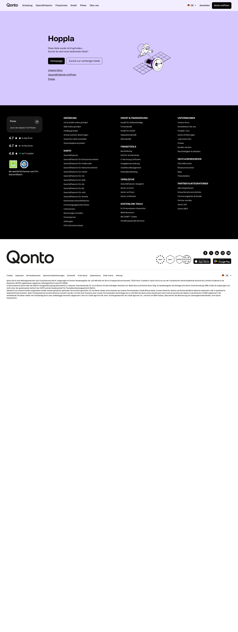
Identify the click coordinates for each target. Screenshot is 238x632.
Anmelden (205, 5)
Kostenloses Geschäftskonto (76, 201)
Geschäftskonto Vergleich (132, 184)
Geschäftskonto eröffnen (62, 74)
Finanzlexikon (184, 176)
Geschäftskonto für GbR (74, 180)
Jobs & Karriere (184, 139)
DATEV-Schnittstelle (130, 155)
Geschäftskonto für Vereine (76, 196)
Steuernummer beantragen (76, 135)
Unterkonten (69, 209)
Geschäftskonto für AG (74, 184)
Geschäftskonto (71, 155)
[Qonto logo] (12, 5)
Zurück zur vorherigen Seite (84, 60)
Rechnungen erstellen (73, 213)
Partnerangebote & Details (190, 196)
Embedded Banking (129, 172)
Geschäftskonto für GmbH (75, 172)
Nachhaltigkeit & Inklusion (189, 151)
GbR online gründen (72, 127)
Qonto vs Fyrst (127, 188)
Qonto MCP (183, 209)
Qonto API (182, 204)
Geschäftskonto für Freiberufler (78, 163)
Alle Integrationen (186, 188)
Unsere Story (55, 70)
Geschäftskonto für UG (74, 176)
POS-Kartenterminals (73, 225)
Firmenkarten (70, 217)
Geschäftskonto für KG (74, 188)
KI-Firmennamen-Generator (133, 208)
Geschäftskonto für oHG (75, 192)
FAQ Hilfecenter (185, 163)
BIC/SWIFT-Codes (129, 217)
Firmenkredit (126, 127)
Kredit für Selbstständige (132, 122)
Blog (180, 172)
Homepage (56, 60)
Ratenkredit (126, 139)
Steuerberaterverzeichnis (189, 192)
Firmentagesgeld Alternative (76, 205)
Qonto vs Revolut (128, 196)
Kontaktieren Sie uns (187, 127)
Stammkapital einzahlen (74, 143)
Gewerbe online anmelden (75, 139)
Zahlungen (68, 221)
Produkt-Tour (184, 131)
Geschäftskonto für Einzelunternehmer (81, 159)
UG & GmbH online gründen (76, 122)
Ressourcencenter (186, 168)
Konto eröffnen (221, 5)
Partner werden (185, 200)
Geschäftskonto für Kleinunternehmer (81, 168)
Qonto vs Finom (127, 192)
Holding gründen (71, 131)
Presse (181, 143)
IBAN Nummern (127, 212)
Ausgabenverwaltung (130, 163)
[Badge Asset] (205, 253)
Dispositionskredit (128, 135)
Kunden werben (184, 147)
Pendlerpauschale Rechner (133, 221)
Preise (51, 79)
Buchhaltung (126, 151)
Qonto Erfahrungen (186, 135)
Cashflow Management (131, 168)
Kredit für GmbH (128, 131)
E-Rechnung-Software (131, 159)
